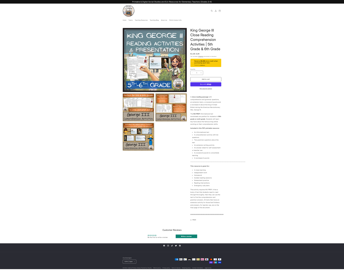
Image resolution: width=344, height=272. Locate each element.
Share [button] (194, 220)
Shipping (200, 56)
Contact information (197, 267)
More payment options (206, 88)
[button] (212, 11)
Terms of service (176, 267)
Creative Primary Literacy (134, 268)
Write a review (186, 236)
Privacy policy (166, 267)
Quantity (192, 69)
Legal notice (208, 267)
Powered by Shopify (146, 268)
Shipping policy (186, 267)
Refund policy (157, 267)
